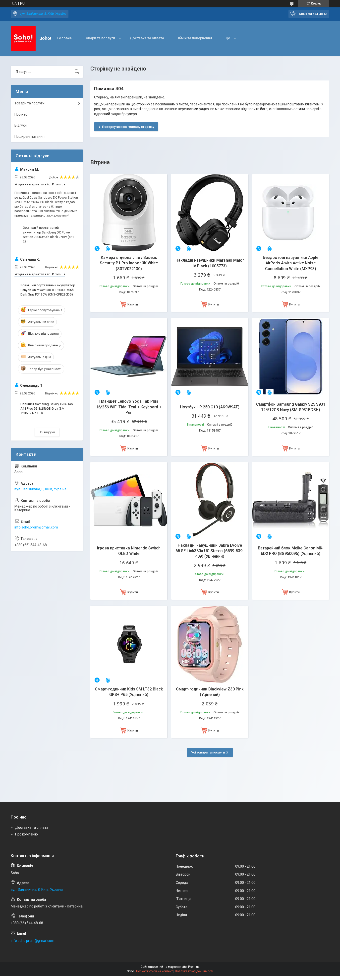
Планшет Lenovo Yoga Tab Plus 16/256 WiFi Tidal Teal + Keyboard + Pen (129, 407)
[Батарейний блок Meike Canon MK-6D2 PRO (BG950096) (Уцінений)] (290, 500)
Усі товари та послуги (208, 752)
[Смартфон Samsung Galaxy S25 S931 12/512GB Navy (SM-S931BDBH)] (290, 356)
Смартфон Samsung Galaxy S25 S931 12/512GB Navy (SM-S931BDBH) (290, 407)
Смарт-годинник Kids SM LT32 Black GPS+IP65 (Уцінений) (129, 692)
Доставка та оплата (147, 38)
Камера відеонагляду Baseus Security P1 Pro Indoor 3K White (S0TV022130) (129, 263)
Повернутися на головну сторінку (128, 127)
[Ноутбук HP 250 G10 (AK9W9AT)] (209, 356)
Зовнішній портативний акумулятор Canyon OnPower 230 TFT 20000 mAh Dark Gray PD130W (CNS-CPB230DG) (47, 289)
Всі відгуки (47, 432)
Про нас (20, 114)
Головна (64, 38)
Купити (132, 304)
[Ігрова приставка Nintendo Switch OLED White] (128, 500)
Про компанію (26, 834)
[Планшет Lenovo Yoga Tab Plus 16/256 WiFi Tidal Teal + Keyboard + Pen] (128, 356)
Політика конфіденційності (194, 971)
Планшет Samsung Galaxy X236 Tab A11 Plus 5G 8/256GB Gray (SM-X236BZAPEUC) (46, 408)
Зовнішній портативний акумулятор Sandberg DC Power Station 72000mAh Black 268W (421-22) (49, 234)
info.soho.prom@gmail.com (36, 527)
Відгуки (20, 125)
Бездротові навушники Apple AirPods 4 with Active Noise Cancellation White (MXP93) (290, 263)
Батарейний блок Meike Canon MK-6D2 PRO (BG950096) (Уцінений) (291, 551)
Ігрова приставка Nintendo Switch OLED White (129, 551)
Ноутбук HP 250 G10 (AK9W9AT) (209, 407)
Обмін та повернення (194, 38)
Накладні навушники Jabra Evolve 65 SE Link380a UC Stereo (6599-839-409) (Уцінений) (209, 551)
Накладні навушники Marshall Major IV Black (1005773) (209, 263)
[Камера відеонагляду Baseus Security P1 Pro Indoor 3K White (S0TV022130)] (128, 212)
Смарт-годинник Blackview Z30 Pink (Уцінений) (209, 692)
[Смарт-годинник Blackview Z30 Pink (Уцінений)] (209, 644)
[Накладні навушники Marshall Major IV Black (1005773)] (209, 212)
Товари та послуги (99, 38)
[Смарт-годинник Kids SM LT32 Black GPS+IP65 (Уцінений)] (128, 644)
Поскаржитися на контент (154, 971)
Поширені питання (29, 137)
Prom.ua (194, 967)
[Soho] (23, 38)
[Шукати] (77, 72)
